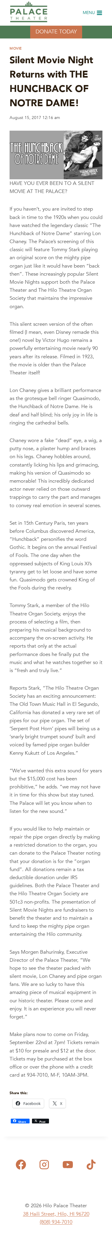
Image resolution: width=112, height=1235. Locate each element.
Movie (16, 48)
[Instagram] (44, 1164)
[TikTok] (91, 1164)
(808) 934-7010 (56, 1222)
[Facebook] (21, 1164)
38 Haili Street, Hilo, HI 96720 (56, 1214)
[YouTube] (68, 1164)
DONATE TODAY (56, 31)
